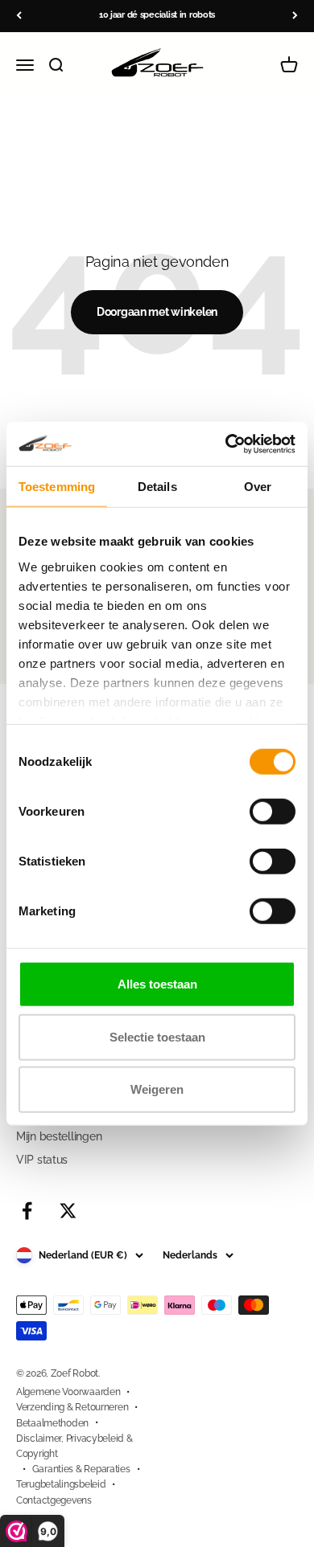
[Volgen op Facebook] (27, 1211)
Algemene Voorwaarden (68, 1392)
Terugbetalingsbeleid (60, 1484)
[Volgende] (295, 15)
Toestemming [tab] (57, 486)
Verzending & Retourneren (72, 1407)
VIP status (42, 1159)
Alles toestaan (157, 984)
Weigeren (157, 1089)
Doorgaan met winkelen (157, 311)
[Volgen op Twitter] (68, 1211)
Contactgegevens (54, 1500)
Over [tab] (257, 486)
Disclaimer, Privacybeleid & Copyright (74, 1446)
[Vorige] (19, 15)
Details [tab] (157, 486)
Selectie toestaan (157, 1036)
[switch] (272, 812)
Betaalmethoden (52, 1423)
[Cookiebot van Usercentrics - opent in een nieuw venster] (225, 443)
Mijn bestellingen (58, 1136)
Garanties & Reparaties (81, 1469)
